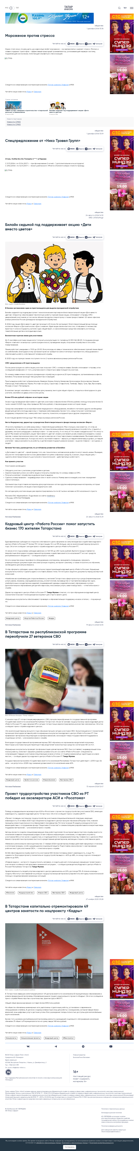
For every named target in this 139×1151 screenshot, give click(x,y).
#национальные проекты (30, 1038)
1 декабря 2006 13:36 (95, 29)
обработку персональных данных (48, 1143)
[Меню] (132, 8)
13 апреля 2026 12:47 (95, 786)
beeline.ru (51, 496)
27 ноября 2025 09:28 (94, 899)
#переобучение (49, 780)
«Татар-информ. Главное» (58, 85)
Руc (6, 8)
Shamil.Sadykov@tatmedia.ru (110, 1131)
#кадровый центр (12, 618)
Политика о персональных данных (113, 1109)
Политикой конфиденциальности (101, 1143)
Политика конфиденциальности (112, 1126)
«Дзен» (29, 92)
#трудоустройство (26, 893)
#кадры (51, 618)
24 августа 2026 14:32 (94, 215)
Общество (99, 26)
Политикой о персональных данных (75, 1143)
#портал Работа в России (34, 618)
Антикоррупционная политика (111, 1112)
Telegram (37, 92)
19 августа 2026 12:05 (94, 625)
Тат (17, 8)
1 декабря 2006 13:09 (95, 134)
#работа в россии (31, 780)
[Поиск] (119, 8)
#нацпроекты (11, 1038)
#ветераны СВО (66, 780)
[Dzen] (83, 1046)
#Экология (10, 893)
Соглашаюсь (69, 1147)
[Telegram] (56, 1046)
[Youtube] (110, 1046)
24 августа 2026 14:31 (94, 517)
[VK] (28, 1046)
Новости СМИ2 (14, 122)
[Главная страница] (68, 8)
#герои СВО (42, 893)
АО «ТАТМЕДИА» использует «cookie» (113, 1116)
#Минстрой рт (68, 1038)
